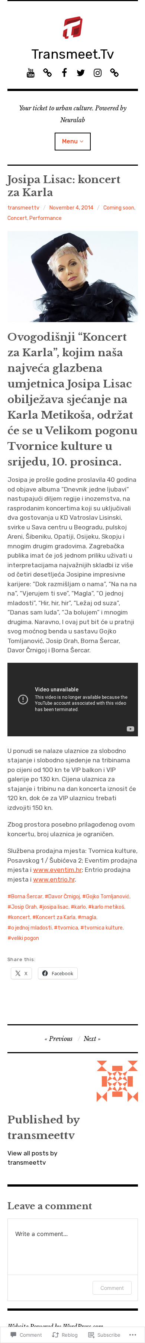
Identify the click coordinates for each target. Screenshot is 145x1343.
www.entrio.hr (54, 879)
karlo (80, 907)
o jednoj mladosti (31, 928)
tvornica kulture (103, 928)
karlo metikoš (108, 907)
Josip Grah (24, 907)
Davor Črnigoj (64, 896)
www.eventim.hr (57, 869)
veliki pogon (25, 938)
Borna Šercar (26, 896)
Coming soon (118, 208)
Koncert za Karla (55, 917)
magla (88, 917)
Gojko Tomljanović (107, 896)
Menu (70, 141)
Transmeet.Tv (72, 54)
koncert (20, 917)
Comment (112, 1288)
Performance (45, 218)
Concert (17, 218)
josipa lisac (55, 907)
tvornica (68, 928)
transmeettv (23, 208)
